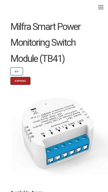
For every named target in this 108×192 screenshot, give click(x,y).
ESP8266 (20, 81)
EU (16, 71)
